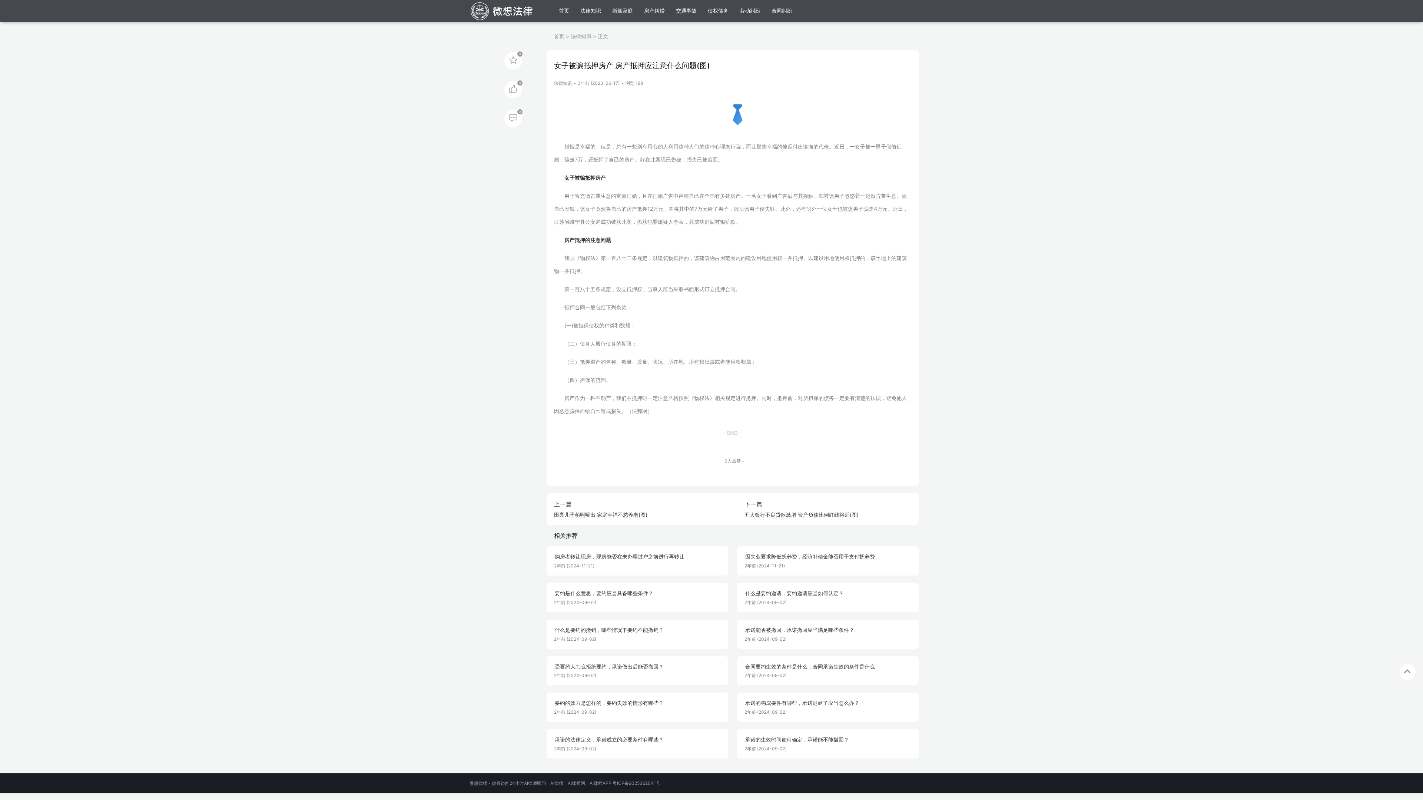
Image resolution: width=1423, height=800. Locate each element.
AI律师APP (600, 783)
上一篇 (563, 504)
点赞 (513, 88)
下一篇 (753, 504)
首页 (564, 10)
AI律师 (556, 783)
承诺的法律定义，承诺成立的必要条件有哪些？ (609, 740)
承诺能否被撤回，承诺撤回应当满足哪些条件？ (799, 630)
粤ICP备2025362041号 (636, 783)
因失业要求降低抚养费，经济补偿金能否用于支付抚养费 (810, 557)
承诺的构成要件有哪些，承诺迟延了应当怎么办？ (802, 703)
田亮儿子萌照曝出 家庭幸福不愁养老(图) (600, 514)
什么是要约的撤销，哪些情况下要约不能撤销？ (609, 630)
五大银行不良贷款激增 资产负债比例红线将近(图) (801, 514)
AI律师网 (576, 783)
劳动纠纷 (750, 10)
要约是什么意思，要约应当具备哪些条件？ (604, 593)
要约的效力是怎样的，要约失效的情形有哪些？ (609, 703)
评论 (513, 117)
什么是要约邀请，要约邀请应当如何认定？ (794, 593)
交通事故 (686, 10)
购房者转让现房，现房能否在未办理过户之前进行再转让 (619, 557)
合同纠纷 (782, 10)
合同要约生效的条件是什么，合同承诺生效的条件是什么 (810, 667)
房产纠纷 (654, 10)
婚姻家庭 (622, 10)
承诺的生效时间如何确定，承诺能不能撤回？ (797, 740)
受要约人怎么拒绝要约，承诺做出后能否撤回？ (609, 667)
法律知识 (590, 10)
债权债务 (718, 10)
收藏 (513, 60)
